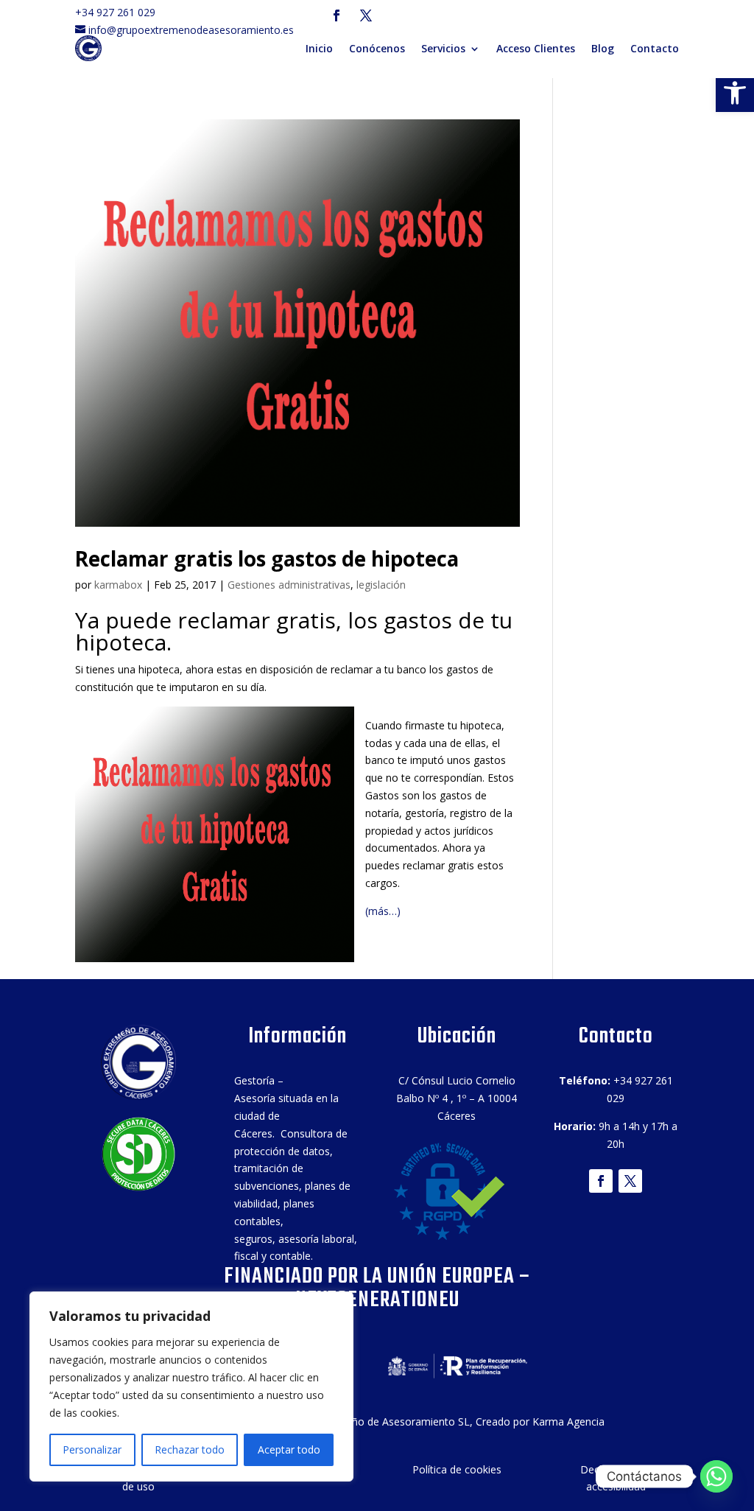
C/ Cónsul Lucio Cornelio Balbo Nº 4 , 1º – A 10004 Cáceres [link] (456, 1098)
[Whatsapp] (716, 1476)
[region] (191, 1386)
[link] (735, 93)
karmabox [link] (118, 585)
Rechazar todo (190, 1449)
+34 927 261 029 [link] (119, 12)
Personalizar (92, 1449)
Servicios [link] (443, 48)
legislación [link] (381, 585)
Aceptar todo (289, 1449)
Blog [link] (602, 48)
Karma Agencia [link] (568, 1421)
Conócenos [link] (377, 48)
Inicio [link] (319, 48)
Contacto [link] (654, 48)
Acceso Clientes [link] (535, 48)
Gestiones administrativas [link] (289, 585)
